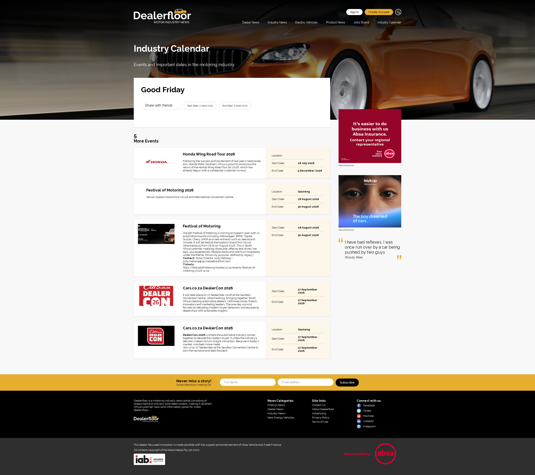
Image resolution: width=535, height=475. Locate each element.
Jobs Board (361, 22)
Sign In (354, 12)
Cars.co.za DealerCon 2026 (208, 288)
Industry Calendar (389, 22)
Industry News (277, 22)
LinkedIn (368, 421)
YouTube (368, 415)
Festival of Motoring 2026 (170, 190)
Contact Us (318, 405)
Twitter (367, 410)
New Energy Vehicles (281, 417)
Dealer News (250, 22)
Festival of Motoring (201, 226)
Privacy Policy (320, 417)
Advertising (319, 413)
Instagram (369, 426)
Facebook (369, 405)
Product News (335, 22)
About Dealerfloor (323, 409)
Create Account (378, 12)
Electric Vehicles (306, 22)
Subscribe (347, 382)
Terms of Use (320, 421)
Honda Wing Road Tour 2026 (209, 154)
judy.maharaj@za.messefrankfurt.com (207, 261)
